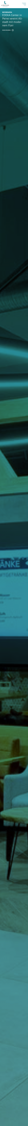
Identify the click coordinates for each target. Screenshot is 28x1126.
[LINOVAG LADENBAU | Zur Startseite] (5, 4)
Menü (24, 4)
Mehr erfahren (6, 30)
